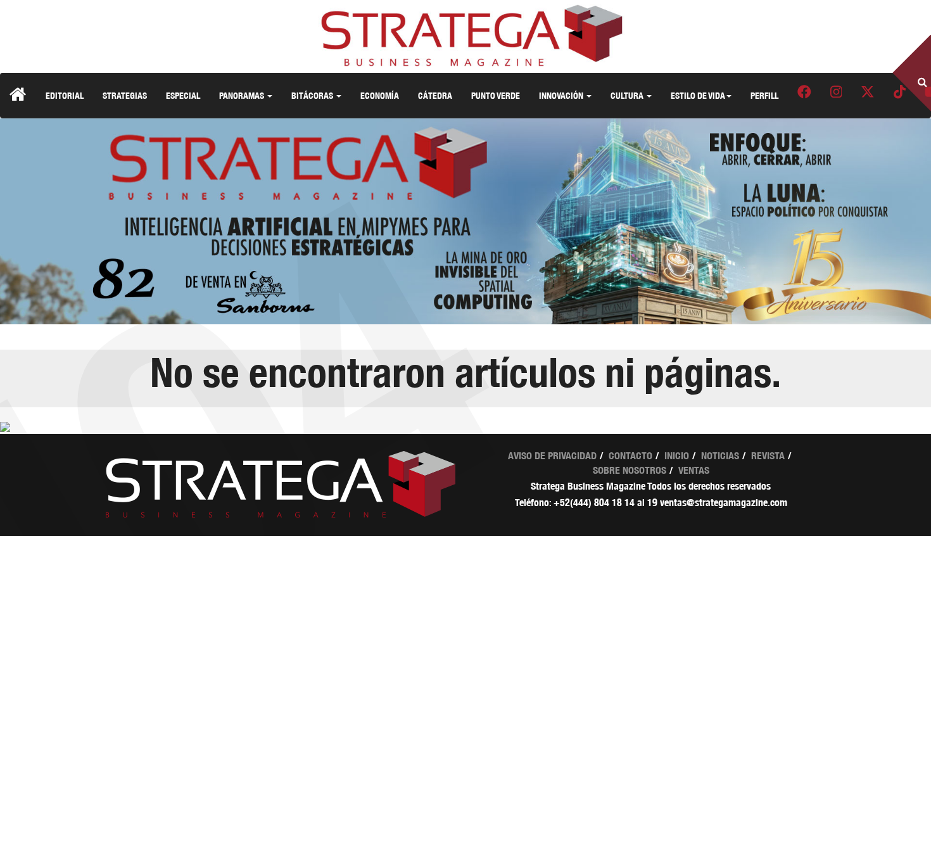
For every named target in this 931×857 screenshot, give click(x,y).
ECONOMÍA (379, 95)
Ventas (693, 470)
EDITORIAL (65, 95)
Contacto (630, 456)
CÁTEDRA (435, 95)
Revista (768, 456)
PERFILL (764, 95)
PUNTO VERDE (495, 95)
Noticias (720, 456)
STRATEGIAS (125, 95)
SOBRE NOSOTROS (629, 470)
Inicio (676, 456)
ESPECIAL (183, 95)
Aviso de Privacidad (552, 456)
